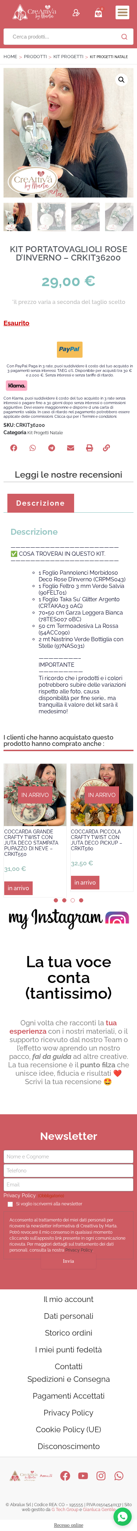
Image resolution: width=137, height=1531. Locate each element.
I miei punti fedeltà (68, 1349)
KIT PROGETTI (68, 56)
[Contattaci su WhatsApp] (122, 1517)
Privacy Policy (78, 1250)
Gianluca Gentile (99, 1509)
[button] (122, 12)
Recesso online (68, 1525)
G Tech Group (65, 1509)
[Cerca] (124, 37)
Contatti (69, 1366)
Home (10, 56)
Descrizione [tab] (40, 503)
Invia (68, 1261)
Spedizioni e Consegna (68, 1379)
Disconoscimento (69, 1446)
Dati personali (68, 1316)
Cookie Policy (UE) (68, 1429)
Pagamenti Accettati (69, 1395)
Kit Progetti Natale (45, 432)
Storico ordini (68, 1332)
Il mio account (68, 1299)
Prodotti (35, 56)
